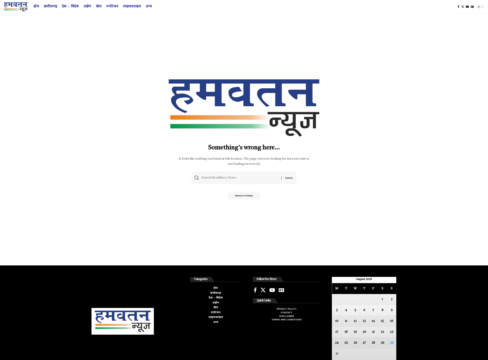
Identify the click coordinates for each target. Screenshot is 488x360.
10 (336, 321)
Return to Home (244, 195)
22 (382, 331)
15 (382, 321)
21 (373, 331)
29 (382, 342)
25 (346, 342)
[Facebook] (458, 6)
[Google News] (472, 6)
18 (346, 331)
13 (364, 321)
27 (364, 342)
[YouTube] (467, 6)
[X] (462, 6)
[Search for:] (240, 177)
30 (391, 342)
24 (337, 342)
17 (337, 331)
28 (373, 342)
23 (391, 331)
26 (355, 342)
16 (391, 321)
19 (355, 331)
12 (355, 321)
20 (364, 331)
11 (346, 321)
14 (373, 321)
